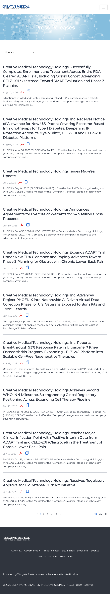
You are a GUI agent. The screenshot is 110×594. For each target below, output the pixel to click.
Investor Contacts (47, 556)
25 (100, 514)
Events (95, 550)
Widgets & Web (26, 574)
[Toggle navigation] (104, 7)
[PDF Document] (22, 92)
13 (56, 514)
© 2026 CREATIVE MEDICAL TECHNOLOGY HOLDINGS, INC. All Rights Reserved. (48, 585)
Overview (16, 550)
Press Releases (51, 550)
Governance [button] (31, 550)
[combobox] (19, 52)
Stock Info (83, 550)
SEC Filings (68, 550)
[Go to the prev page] (37, 514)
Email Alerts (66, 556)
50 (105, 514)
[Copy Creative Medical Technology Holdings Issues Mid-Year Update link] (26, 181)
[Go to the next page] (60, 514)
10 (96, 514)
